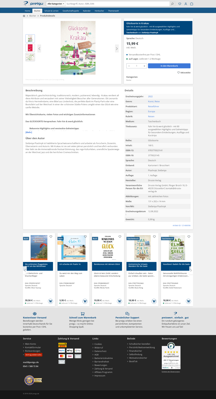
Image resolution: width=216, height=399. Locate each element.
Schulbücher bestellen (139, 344)
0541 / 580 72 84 (30, 366)
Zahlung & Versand (103, 368)
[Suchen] (172, 3)
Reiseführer (153, 106)
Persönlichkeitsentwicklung (142, 347)
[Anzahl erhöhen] (144, 65)
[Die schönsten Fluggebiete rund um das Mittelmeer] (39, 247)
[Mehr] (29, 132)
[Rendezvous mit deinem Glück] (108, 247)
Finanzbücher (135, 351)
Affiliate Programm (103, 372)
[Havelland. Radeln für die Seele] (177, 247)
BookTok (133, 361)
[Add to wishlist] (51, 237)
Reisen (151, 116)
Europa (151, 111)
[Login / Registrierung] (186, 3)
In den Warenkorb (169, 65)
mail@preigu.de (31, 362)
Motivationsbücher (138, 358)
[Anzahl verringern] (129, 65)
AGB (96, 354)
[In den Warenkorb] (50, 301)
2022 (150, 96)
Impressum (99, 375)
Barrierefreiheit (101, 361)
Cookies (98, 344)
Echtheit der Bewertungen (171, 372)
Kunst (151, 101)
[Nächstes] (117, 48)
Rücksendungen (32, 351)
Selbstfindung (135, 354)
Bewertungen (100, 365)
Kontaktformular (33, 347)
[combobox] (117, 3)
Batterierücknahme (103, 358)
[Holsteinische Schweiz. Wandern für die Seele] (142, 247)
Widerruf (98, 347)
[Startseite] (24, 15)
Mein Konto (30, 344)
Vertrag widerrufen (34, 355)
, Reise (157, 101)
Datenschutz (100, 351)
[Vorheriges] (39, 48)
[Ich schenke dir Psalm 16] (74, 247)
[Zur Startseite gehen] (33, 3)
